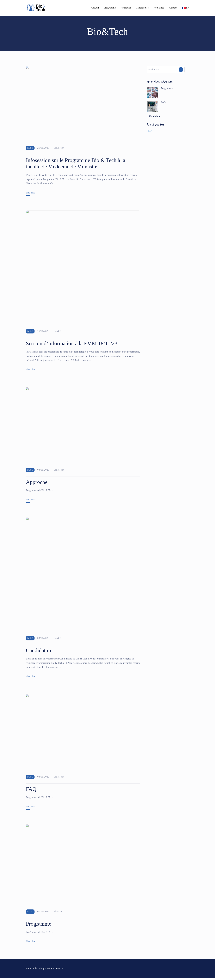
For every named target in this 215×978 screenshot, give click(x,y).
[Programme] (83, 864)
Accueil (95, 7)
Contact (173, 7)
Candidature (142, 7)
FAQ (31, 789)
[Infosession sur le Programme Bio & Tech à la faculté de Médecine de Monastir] (83, 103)
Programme (110, 7)
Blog (30, 148)
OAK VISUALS (55, 968)
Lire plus (30, 192)
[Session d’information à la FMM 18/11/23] (83, 267)
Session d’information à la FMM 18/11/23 (71, 343)
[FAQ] (83, 731)
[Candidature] (83, 574)
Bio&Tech (59, 147)
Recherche (181, 69)
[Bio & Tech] (36, 7)
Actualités (159, 7)
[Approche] (83, 425)
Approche (126, 7)
